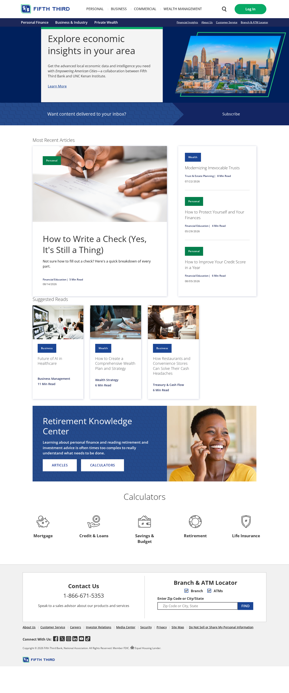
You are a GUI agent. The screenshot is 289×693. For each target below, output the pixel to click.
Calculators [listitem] (102, 465)
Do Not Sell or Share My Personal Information (221, 627)
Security (146, 627)
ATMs (218, 591)
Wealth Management (183, 9)
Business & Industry (71, 22)
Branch (196, 591)
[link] (217, 168)
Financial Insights (187, 22)
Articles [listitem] (60, 465)
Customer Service (226, 22)
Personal (95, 9)
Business (119, 9)
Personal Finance (34, 22)
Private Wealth (106, 22)
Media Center (125, 627)
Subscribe (231, 113)
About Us (207, 22)
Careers (75, 627)
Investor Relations (98, 627)
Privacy (162, 627)
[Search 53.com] (223, 9)
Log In (250, 9)
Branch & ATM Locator (254, 22)
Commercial (145, 9)
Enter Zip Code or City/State (180, 598)
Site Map (178, 627)
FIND (245, 606)
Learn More (57, 86)
